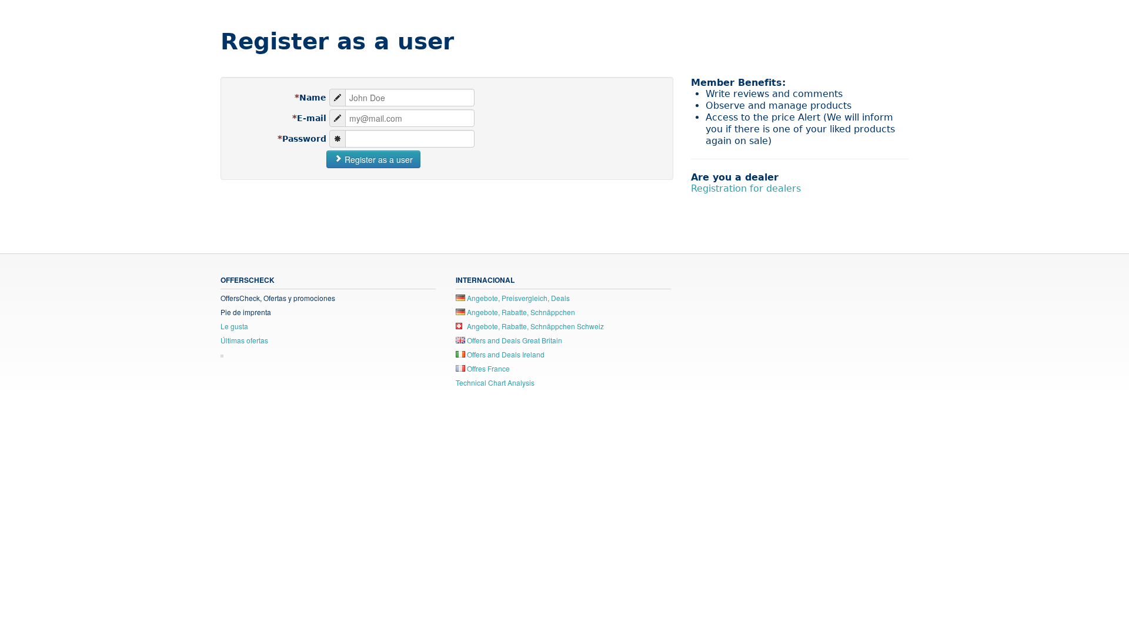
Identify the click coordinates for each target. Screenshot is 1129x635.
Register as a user (377, 159)
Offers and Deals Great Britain (513, 340)
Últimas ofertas (244, 340)
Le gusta (234, 326)
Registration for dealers (746, 188)
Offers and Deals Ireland (505, 354)
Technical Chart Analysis (495, 382)
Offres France (487, 368)
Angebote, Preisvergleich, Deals (517, 298)
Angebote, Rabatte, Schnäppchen (520, 312)
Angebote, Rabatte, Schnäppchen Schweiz (534, 326)
